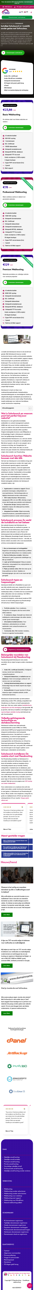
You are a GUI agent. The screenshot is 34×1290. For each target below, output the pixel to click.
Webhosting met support (12, 1198)
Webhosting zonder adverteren (14, 1191)
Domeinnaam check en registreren (15, 1234)
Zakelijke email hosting (11, 1157)
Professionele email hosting (13, 1168)
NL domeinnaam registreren (13, 1220)
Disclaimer (7, 1262)
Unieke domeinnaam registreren (15, 1225)
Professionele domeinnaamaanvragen (17, 1230)
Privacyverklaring (10, 1255)
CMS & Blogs (10, 23)
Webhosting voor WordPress (13, 1200)
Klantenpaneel (9, 1260)
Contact (6, 1251)
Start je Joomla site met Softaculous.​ (14, 988)
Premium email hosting (12, 1162)
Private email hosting (11, 1164)
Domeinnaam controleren (17, 17)
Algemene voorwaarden (12, 1253)
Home (3, 23)
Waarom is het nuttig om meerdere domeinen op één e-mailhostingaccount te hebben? (15, 889)
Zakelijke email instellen (12, 1159)
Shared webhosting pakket (13, 1202)
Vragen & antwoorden (11, 1257)
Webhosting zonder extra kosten (15, 1193)
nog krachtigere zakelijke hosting (10, 712)
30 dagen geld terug (11, 1264)
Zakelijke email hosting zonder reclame (17, 1171)
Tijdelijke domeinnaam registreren (15, 1223)
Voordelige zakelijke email (13, 1166)
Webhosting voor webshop (13, 1196)
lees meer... (7, 915)
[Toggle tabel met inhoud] (29, 408)
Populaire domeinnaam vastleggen (16, 1227)
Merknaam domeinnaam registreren (16, 1232)
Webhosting (8, 1189)
